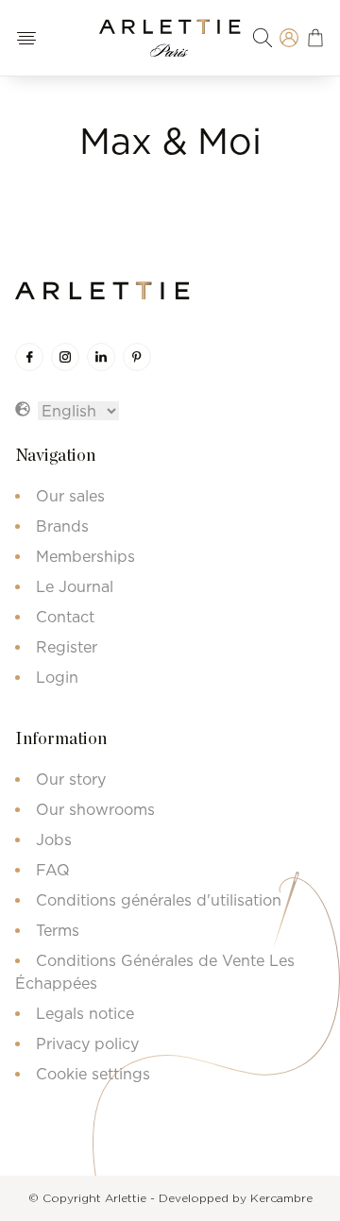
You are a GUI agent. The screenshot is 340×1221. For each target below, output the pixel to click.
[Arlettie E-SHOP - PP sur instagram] (65, 357)
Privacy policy (87, 1043)
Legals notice (85, 1013)
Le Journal (74, 586)
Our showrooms (95, 809)
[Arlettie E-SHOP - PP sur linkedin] (101, 357)
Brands (62, 525)
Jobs (54, 839)
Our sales (70, 495)
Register (66, 646)
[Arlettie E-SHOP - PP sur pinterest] (136, 357)
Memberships (85, 556)
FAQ (53, 869)
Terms (57, 930)
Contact (65, 616)
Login (57, 677)
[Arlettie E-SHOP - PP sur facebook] (29, 357)
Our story (71, 779)
